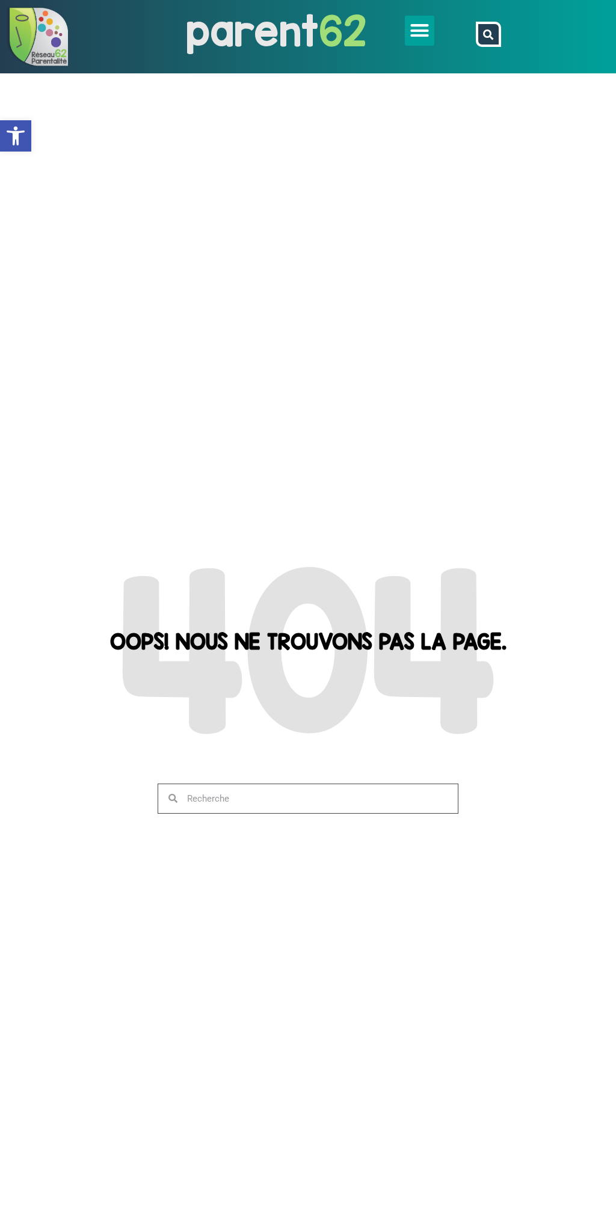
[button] (420, 31)
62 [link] (342, 30)
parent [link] (252, 30)
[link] (15, 136)
